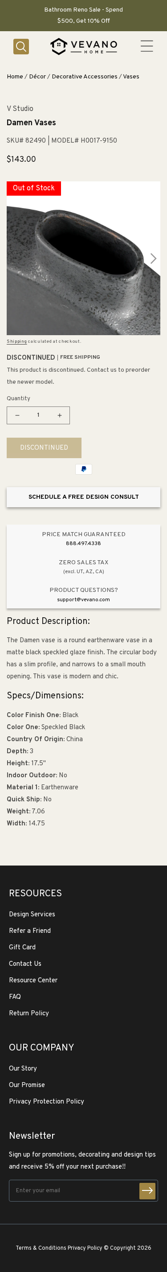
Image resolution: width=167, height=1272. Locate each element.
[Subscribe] (147, 1191)
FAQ (15, 997)
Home (15, 77)
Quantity (18, 398)
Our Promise (27, 1085)
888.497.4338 (83, 543)
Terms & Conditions (41, 1248)
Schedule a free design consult (84, 497)
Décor (37, 77)
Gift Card (22, 948)
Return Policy (29, 1013)
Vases (131, 77)
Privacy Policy (85, 1248)
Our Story (23, 1069)
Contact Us (25, 964)
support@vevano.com (83, 599)
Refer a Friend (30, 931)
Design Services (32, 915)
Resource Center (33, 981)
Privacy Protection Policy (46, 1102)
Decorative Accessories (85, 77)
